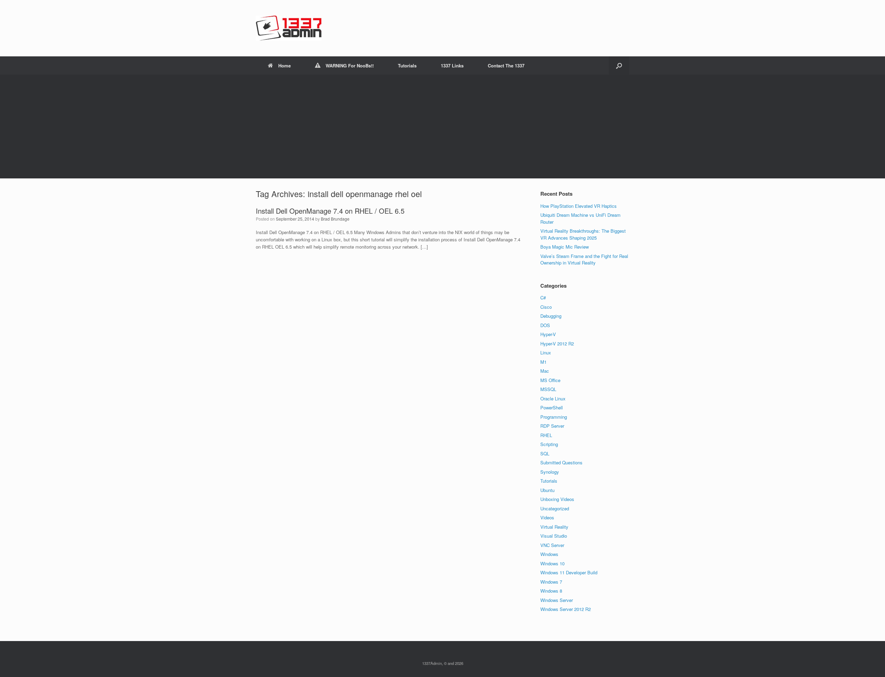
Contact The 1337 (506, 65)
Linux (545, 352)
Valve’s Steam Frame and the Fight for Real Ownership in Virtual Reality (584, 259)
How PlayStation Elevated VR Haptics (578, 206)
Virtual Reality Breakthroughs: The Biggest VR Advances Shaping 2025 (583, 234)
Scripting (549, 444)
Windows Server (556, 600)
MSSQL (548, 389)
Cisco (546, 307)
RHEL (546, 435)
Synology (549, 472)
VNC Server (552, 545)
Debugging (550, 316)
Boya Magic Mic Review (564, 246)
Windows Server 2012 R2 (565, 609)
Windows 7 (551, 581)
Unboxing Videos (557, 499)
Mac (544, 371)
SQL (544, 453)
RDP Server (552, 426)
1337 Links (452, 65)
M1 (543, 362)
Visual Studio (553, 535)
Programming (553, 417)
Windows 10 (552, 563)
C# (543, 297)
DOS (545, 325)
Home (284, 65)
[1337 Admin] (289, 28)
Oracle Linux (553, 398)
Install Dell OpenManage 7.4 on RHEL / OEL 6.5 (330, 211)
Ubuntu (547, 490)
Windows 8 (551, 590)
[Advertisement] (442, 126)
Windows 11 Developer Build (568, 572)
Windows (549, 554)
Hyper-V (548, 334)
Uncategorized (554, 508)
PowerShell (551, 407)
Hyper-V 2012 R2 (557, 343)
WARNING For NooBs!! (350, 65)
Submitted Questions (561, 462)
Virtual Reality (554, 526)
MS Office (550, 380)
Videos (547, 517)
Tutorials (407, 65)
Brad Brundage (335, 219)
